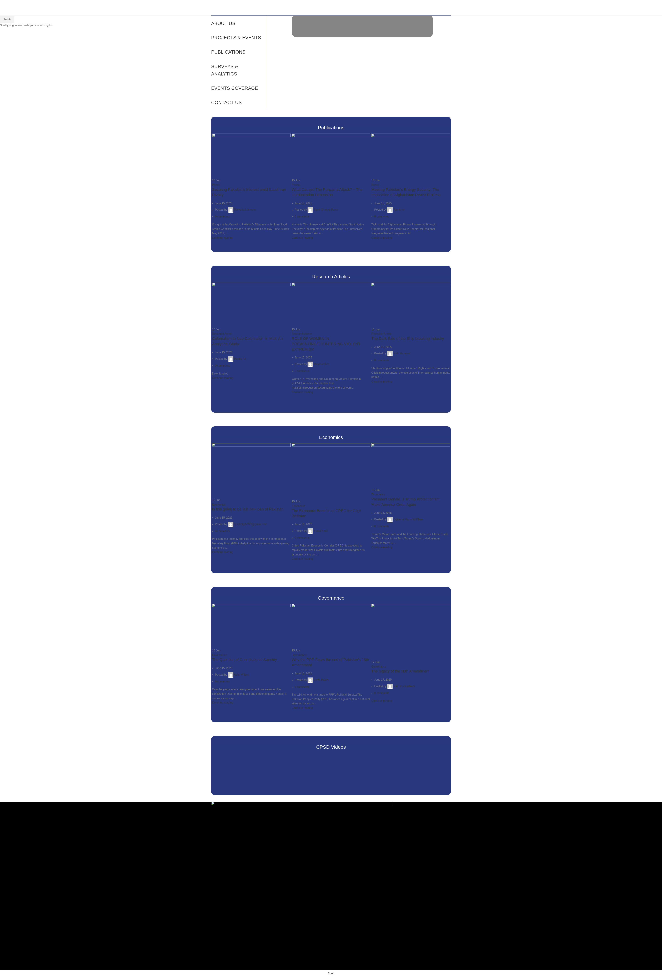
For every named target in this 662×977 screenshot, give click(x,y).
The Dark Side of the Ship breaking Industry (407, 338)
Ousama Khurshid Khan (408, 519)
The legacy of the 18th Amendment (400, 671)
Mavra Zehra (321, 364)
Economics (219, 504)
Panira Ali (399, 209)
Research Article (222, 333)
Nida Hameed (401, 353)
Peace (216, 184)
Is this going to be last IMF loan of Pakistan (247, 509)
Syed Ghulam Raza (326, 209)
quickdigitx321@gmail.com (250, 524)
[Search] (450, 7)
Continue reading (222, 237)
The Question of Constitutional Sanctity (244, 659)
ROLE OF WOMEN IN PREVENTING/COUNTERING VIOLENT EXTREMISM (326, 343)
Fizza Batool (321, 680)
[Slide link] (362, 26)
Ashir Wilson (241, 674)
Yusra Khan (321, 530)
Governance (219, 655)
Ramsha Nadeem (245, 209)
